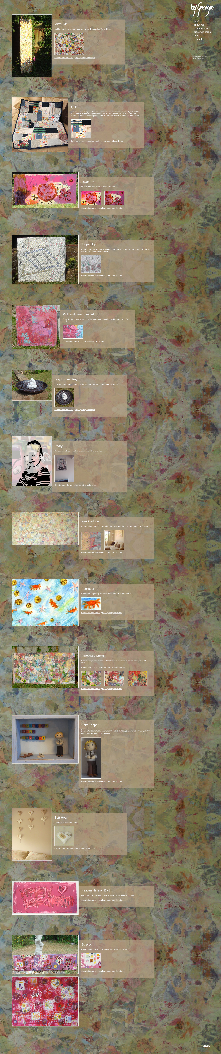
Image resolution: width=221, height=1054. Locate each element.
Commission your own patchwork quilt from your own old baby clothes (97, 141)
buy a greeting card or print (85, 58)
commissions (201, 28)
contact (198, 39)
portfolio (198, 21)
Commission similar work (63, 58)
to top (206, 1045)
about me (199, 24)
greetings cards (202, 32)
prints (197, 35)
